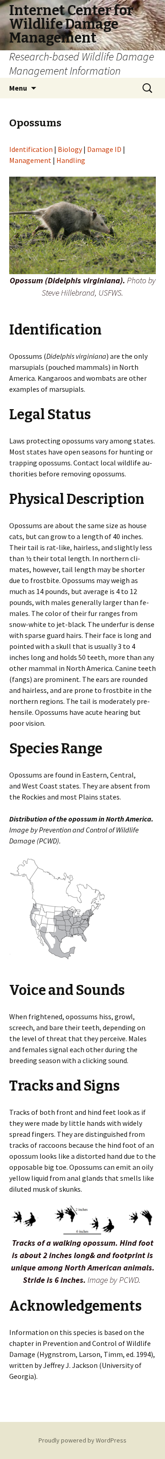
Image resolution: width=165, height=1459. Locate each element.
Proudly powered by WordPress (82, 1440)
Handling (70, 160)
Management (30, 160)
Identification (31, 149)
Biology (70, 149)
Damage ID (104, 149)
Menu (18, 87)
